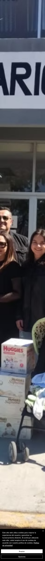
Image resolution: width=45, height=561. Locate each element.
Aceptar (22, 551)
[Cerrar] (42, 532)
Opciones (21, 556)
